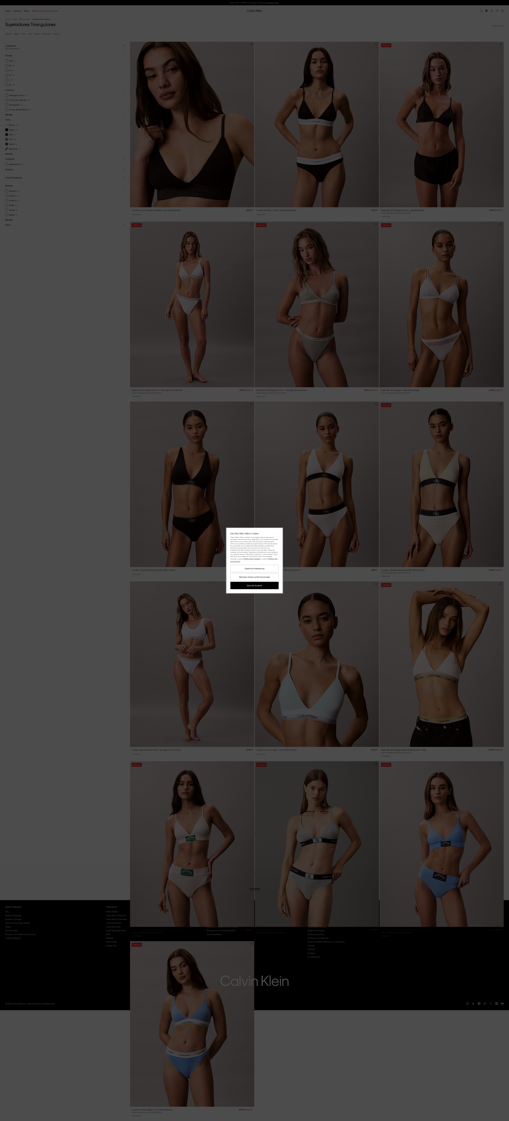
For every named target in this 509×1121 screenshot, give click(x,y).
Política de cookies (251, 559)
